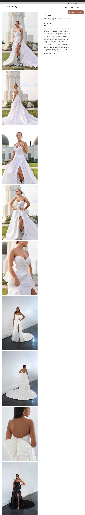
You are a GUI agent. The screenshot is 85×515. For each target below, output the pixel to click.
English (71, 3)
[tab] (48, 54)
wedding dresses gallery (54, 20)
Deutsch (75, 3)
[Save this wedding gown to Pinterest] (45, 25)
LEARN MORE (53, 1)
